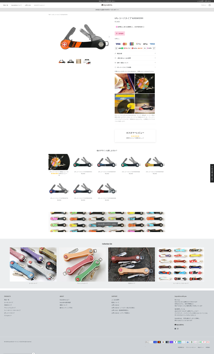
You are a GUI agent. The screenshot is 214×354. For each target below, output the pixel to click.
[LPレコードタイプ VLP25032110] (59, 188)
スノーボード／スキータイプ (12, 310)
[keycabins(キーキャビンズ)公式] (107, 5)
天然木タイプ (8, 305)
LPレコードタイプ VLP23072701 (60, 14)
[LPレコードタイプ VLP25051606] (131, 162)
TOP (49, 14)
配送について (115, 302)
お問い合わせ (208, 1)
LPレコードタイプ (9, 313)
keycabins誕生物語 (65, 302)
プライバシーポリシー (191, 347)
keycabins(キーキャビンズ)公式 (15, 341)
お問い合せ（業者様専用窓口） (120, 310)
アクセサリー (8, 315)
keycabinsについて (16, 5)
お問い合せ (28, 5)
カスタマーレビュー (39, 5)
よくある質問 (200, 1)
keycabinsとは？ (64, 300)
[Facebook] (175, 328)
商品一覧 (5, 5)
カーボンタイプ (8, 302)
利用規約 (208, 347)
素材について (63, 305)
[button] (55, 173)
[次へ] (109, 37)
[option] (84, 37)
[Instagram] (177, 328)
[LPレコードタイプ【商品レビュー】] (59, 162)
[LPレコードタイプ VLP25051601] (155, 162)
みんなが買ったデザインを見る (107, 224)
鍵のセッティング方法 (66, 307)
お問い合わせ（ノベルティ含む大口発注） (123, 307)
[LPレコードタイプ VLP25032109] (83, 188)
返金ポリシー (201, 347)
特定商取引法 (181, 347)
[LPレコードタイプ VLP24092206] (107, 188)
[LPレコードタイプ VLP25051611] (107, 162)
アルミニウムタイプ (9, 307)
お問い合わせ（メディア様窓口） (121, 313)
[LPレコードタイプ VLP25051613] (83, 162)
